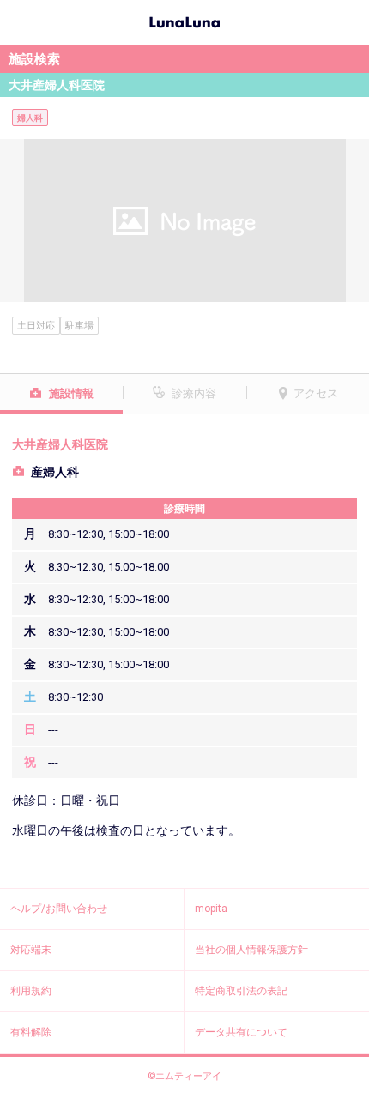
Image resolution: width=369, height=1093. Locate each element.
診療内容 (194, 393)
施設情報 (71, 393)
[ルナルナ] (184, 20)
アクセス (315, 393)
